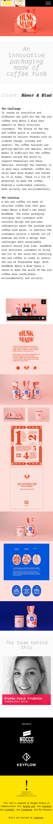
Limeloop (38, 817)
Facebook (46, 806)
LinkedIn (9, 809)
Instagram (26, 809)
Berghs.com (29, 806)
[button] (48, 3)
